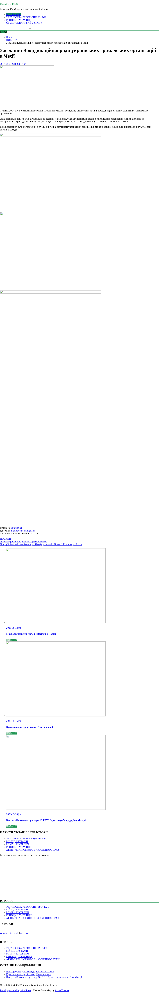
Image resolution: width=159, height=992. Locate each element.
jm (25, 64)
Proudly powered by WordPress (15, 990)
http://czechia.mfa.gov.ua (23, 530)
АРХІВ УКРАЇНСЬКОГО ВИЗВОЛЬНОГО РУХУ (32, 849)
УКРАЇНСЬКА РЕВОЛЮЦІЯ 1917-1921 (27, 838)
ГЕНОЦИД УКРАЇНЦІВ (19, 20)
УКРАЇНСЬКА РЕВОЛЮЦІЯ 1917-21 (26, 17)
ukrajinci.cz (16, 528)
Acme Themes (62, 990)
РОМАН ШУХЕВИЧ (17, 844)
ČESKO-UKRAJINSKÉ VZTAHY (24, 22)
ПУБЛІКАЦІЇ (13, 14)
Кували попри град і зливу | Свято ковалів (28, 974)
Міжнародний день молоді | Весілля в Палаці (30, 971)
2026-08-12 (12, 627)
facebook (14, 933)
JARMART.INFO (9, 3)
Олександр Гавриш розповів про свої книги (23, 541)
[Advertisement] (23, 876)
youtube (4, 933)
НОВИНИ (5, 538)
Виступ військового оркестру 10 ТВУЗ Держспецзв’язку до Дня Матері (44, 977)
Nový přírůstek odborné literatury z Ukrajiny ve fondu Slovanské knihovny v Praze (41, 544)
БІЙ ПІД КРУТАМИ (17, 841)
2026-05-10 (12, 814)
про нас (24, 933)
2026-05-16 (12, 721)
